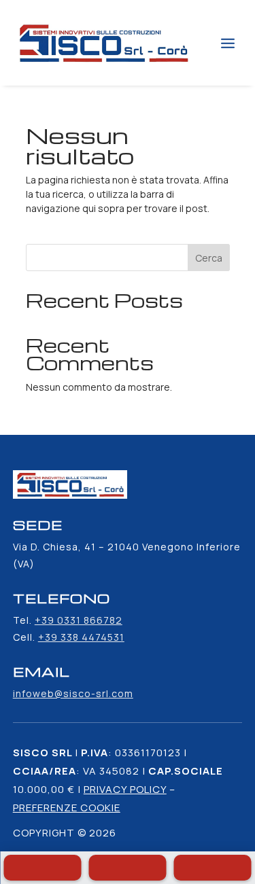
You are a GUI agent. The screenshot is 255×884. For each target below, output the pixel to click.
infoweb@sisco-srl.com (73, 693)
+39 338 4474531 (81, 637)
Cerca (208, 257)
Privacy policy (125, 789)
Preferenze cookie (66, 807)
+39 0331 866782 (78, 620)
